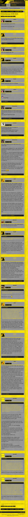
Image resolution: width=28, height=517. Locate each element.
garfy (15, 178)
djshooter (15, 220)
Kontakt (21, 512)
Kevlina (3, 118)
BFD (1, 512)
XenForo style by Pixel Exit (14, 515)
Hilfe (24, 512)
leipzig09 (15, 398)
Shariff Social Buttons (15, 514)
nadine (14, 19)
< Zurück (2, 16)
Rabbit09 (14, 285)
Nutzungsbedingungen (21, 513)
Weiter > (14, 16)
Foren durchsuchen (4, 8)
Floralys (3, 101)
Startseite (3, 4)
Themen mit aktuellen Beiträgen (14, 8)
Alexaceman (14, 106)
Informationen (13, 4)
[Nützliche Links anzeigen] (23, 11)
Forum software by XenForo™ (7, 514)
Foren (8, 4)
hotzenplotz (9, 215)
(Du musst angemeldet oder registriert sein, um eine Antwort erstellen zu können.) (12, 504)
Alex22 (3, 43)
